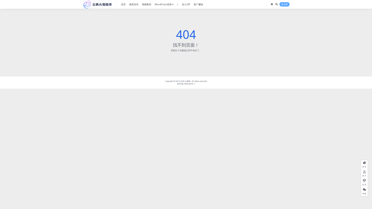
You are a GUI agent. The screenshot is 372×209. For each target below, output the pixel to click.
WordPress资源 (163, 4)
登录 (286, 4)
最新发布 (133, 4)
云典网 (187, 81)
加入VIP (186, 4)
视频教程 (146, 4)
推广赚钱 (198, 4)
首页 (123, 4)
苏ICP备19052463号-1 (186, 84)
